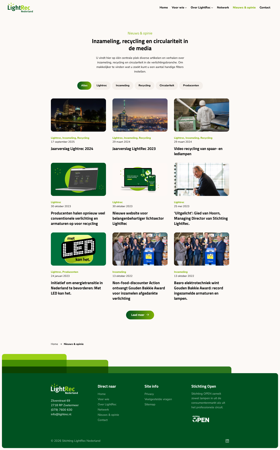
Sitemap (150, 404)
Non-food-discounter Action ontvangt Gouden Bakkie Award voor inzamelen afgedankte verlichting (138, 290)
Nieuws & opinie (244, 7)
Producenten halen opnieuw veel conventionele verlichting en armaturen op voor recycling (78, 218)
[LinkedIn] (227, 441)
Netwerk (223, 7)
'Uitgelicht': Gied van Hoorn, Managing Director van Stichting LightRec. (201, 218)
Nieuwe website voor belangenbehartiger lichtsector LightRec (138, 218)
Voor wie (178, 7)
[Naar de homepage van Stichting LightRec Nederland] (20, 7)
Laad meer (137, 315)
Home (164, 7)
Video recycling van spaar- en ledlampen (198, 151)
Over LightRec (200, 7)
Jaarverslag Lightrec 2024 (72, 148)
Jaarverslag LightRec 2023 (134, 148)
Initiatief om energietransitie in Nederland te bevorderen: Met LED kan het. (77, 288)
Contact (265, 7)
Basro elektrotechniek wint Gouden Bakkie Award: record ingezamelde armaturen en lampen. (198, 290)
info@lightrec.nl (61, 414)
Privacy (149, 394)
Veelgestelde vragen (158, 399)
